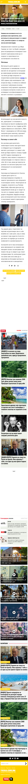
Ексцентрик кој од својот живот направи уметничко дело (11, 434)
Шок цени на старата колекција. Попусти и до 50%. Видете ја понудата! (16, 541)
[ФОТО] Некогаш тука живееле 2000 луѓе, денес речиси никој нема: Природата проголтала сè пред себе (13, 381)
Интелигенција (20, 271)
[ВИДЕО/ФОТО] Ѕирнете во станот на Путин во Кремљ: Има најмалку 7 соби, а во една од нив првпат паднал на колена (13, 460)
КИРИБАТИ (4, 745)
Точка (3, 28)
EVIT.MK (9, 521)
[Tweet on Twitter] (12, 266)
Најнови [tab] (19, 330)
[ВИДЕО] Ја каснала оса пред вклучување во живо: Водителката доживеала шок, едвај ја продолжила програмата (13, 354)
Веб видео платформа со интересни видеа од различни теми (17, 533)
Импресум (3, 768)
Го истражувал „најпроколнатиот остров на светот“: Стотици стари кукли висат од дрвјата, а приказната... (13, 598)
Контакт (13, 768)
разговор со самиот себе (14, 273)
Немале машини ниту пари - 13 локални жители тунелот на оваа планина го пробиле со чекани (14, 636)
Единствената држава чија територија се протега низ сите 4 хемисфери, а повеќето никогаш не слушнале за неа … (13, 408)
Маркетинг (8, 768)
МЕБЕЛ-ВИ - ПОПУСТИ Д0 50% (13, 538)
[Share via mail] (18, 266)
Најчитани (4, 643)
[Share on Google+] (15, 266)
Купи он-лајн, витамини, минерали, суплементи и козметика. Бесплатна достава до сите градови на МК (17, 525)
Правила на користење (5, 774)
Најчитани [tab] (24, 330)
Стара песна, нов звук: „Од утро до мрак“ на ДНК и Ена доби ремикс (14, 618)
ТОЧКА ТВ (10, 530)
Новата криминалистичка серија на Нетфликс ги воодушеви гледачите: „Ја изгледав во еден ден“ (13, 580)
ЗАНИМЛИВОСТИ (5, 662)
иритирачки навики (8, 271)
